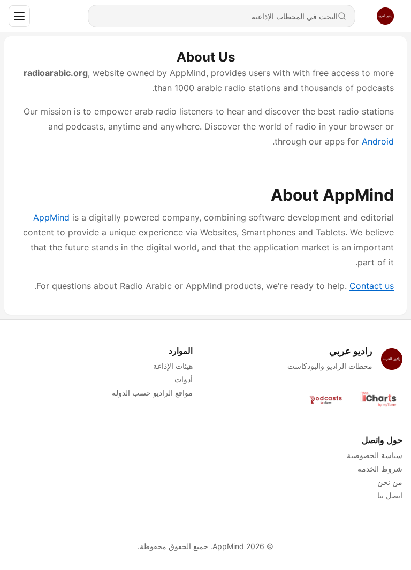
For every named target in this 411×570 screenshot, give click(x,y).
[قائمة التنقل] (19, 16)
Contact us (371, 285)
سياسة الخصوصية (374, 455)
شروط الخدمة (379, 468)
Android (378, 141)
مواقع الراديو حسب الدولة (152, 392)
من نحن (389, 482)
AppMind (51, 217)
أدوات (183, 379)
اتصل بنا (389, 495)
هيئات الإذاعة (173, 365)
